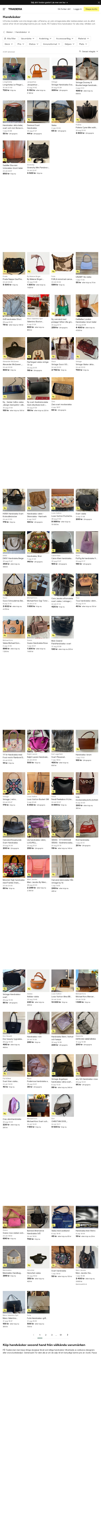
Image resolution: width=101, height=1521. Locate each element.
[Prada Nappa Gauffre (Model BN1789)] (14, 263)
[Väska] (62, 111)
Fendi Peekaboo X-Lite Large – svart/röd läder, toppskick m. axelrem (61, 799)
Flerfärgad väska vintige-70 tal (38, 363)
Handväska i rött (34, 1036)
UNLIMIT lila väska (83, 277)
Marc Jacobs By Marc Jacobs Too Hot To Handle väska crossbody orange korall (38, 882)
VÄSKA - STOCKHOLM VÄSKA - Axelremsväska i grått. (62, 841)
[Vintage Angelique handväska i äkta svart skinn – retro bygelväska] (62, 1065)
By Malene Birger (34, 276)
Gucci (53, 361)
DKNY (5, 556)
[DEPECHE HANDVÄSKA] (87, 1023)
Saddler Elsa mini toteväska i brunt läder (13, 166)
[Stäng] (99, 2)
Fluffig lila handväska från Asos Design (87, 558)
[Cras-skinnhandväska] (14, 1105)
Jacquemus (31, 82)
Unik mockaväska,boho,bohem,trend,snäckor (87, 798)
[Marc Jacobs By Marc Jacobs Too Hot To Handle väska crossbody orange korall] (38, 866)
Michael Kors (32, 598)
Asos (78, 556)
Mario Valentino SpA (35, 319)
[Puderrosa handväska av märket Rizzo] (38, 1065)
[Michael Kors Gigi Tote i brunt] (38, 585)
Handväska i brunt (84, 755)
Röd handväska (82, 840)
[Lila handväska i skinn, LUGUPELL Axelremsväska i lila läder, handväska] (38, 826)
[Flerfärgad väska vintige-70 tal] (38, 348)
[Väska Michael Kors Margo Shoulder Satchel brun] (14, 627)
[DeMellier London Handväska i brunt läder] (87, 305)
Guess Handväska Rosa (37, 643)
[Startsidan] (15, 9)
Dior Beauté (7, 1036)
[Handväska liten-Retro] (87, 1217)
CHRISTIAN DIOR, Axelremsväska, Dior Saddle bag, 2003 (60, 1121)
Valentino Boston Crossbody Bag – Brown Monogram (37, 321)
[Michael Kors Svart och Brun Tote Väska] (38, 1105)
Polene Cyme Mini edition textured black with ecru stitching (87, 127)
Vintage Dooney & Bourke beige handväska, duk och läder (87, 84)
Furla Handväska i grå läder (36, 1318)
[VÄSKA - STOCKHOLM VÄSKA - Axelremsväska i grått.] (62, 826)
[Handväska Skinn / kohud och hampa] (62, 1023)
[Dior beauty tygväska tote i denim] (14, 1023)
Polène (78, 125)
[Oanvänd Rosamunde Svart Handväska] (14, 826)
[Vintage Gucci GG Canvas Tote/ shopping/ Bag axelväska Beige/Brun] (62, 348)
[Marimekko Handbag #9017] (14, 1257)
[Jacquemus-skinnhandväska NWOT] (38, 69)
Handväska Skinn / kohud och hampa (62, 1037)
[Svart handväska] (62, 1257)
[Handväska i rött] (38, 1023)
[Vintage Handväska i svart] (14, 980)
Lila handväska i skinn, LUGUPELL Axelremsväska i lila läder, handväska (38, 841)
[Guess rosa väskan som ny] (14, 1217)
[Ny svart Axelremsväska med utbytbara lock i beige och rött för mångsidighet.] (38, 388)
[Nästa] (67, 1335)
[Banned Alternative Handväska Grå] (38, 1217)
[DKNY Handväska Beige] (14, 542)
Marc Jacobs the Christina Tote (83, 1273)
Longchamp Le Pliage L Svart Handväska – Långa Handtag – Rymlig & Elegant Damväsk (14, 85)
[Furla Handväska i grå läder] (38, 1302)
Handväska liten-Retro (85, 1231)
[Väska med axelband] (62, 1217)
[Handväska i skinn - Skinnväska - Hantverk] (38, 500)
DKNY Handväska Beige (13, 558)
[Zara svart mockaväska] (62, 388)
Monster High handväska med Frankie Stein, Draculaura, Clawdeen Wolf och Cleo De (13, 881)
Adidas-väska (33, 996)
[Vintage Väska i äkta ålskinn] (87, 348)
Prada (5, 276)
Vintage (54, 82)
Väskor (9, 32)
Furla (53, 276)
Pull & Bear (7, 1078)
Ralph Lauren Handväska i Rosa (38, 757)
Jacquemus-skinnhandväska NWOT (37, 85)
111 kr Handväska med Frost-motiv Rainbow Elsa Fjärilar (14, 756)
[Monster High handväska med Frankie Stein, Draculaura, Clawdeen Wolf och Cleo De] (14, 866)
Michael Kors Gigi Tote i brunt (37, 601)
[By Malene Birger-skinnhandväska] (38, 263)
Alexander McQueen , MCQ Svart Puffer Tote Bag (13, 364)
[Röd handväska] (87, 826)
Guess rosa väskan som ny (13, 1233)
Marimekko (7, 1270)
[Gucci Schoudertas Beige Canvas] (14, 585)
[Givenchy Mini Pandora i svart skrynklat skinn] (38, 151)
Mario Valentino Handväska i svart (10, 1318)
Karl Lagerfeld (56, 754)
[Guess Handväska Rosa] (38, 627)
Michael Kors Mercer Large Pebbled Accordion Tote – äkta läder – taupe (87, 996)
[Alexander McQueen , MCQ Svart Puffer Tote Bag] (14, 348)
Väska (53, 125)
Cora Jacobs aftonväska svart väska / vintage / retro (62, 600)
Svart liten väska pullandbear (10, 1081)
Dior (53, 1119)
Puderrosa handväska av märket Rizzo (38, 1081)
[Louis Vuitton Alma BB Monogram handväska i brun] (62, 980)
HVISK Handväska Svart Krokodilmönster (13, 515)
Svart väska (81, 514)
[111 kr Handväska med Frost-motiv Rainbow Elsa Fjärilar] (14, 741)
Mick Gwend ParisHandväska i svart (61, 642)
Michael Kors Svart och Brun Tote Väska (37, 1121)
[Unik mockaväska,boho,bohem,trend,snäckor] (87, 783)
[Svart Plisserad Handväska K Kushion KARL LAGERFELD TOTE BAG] (62, 741)
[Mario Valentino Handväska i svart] (14, 1302)
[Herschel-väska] (38, 1257)
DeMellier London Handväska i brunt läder (86, 320)
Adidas (29, 994)
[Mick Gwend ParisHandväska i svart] (62, 627)
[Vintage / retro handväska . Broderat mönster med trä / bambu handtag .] (14, 783)
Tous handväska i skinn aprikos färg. (86, 601)
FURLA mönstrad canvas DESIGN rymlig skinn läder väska (62, 279)
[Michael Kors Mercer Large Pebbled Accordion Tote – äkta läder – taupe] (87, 980)
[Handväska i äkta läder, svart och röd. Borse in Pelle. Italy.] (14, 111)
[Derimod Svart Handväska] (38, 111)
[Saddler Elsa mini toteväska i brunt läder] (14, 151)
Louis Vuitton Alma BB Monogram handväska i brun (61, 996)
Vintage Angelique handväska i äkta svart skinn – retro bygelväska (62, 1080)
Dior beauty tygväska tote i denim (12, 1039)
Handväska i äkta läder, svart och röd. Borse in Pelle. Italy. (13, 126)
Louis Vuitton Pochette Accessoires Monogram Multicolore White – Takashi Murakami (61, 516)
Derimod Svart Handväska (33, 126)
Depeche (79, 1036)
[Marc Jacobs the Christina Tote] (87, 1257)
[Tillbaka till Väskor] (4, 32)
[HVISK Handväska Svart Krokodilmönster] (14, 500)
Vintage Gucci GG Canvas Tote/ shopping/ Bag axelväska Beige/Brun (62, 364)
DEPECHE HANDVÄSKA (86, 1039)
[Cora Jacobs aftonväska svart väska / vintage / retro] (62, 585)
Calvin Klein (55, 556)
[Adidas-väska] (38, 980)
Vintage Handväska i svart (12, 995)
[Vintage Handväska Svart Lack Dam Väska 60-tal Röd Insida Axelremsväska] (62, 69)
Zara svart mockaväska (61, 404)
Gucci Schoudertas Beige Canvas (14, 601)
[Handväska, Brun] (38, 542)
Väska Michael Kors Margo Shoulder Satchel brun (13, 643)
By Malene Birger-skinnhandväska (35, 279)
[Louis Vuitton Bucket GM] (38, 783)
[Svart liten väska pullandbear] (14, 1065)
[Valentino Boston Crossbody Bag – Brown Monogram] (38, 305)
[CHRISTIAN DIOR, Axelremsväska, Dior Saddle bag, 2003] (62, 1105)
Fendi (53, 797)
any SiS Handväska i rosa (87, 1079)
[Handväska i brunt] (87, 741)
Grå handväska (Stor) (12, 319)
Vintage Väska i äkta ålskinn (84, 364)
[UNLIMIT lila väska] (87, 263)
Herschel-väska (34, 1273)
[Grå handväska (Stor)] (14, 305)
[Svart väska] (87, 500)
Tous (77, 598)
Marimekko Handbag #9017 (12, 1273)
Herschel (30, 1270)
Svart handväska (58, 1271)
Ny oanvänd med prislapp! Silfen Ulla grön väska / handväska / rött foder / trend (62, 320)
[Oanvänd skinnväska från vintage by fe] (62, 866)
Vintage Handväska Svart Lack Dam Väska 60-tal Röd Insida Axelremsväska (62, 85)
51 (61, 1335)
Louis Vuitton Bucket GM (38, 799)
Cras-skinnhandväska (12, 1119)
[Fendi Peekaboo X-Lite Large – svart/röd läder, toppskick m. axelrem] (62, 783)
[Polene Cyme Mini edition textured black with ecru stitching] (87, 111)
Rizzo (29, 1078)
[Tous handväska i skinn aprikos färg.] (87, 585)
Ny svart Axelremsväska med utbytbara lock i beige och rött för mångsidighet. (37, 403)
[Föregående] (34, 1335)
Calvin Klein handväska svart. (61, 558)
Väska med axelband (60, 1231)
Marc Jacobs (32, 879)
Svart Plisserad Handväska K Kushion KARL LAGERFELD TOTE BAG (61, 757)
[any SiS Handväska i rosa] (87, 1065)
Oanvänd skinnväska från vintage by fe (62, 881)
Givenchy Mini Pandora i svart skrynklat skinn (37, 167)
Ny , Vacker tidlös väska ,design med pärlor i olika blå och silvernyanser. (14, 403)
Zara (53, 402)
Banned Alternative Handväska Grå (35, 1232)
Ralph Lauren (32, 754)
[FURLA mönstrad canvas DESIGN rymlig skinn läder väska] (62, 263)
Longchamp (7, 82)
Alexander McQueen (11, 361)
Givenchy (30, 165)
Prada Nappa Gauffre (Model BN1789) (12, 279)
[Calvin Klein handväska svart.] (62, 542)
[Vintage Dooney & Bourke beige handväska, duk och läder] (87, 69)
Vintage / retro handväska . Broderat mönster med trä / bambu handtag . (14, 799)
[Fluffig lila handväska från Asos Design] (87, 542)
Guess (29, 640)
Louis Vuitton (56, 513)
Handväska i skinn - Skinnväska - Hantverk (37, 515)
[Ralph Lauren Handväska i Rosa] (38, 741)
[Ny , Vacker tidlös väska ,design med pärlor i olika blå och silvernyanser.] (14, 388)
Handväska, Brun (34, 556)
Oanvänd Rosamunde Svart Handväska (12, 841)
